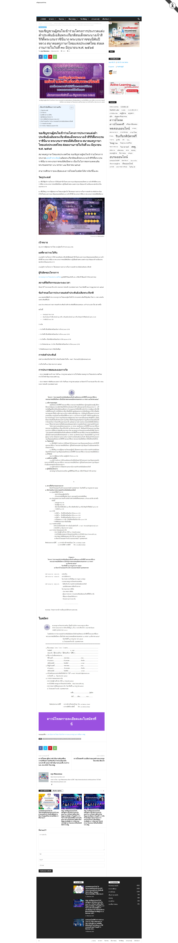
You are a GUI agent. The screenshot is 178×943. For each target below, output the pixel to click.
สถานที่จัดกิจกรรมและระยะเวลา (50, 119)
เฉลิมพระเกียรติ (69, 739)
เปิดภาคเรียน (134, 160)
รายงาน (112, 139)
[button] (138, 19)
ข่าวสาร (51, 19)
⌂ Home (43, 19)
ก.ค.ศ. (123, 110)
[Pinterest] (50, 57)
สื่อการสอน (72, 19)
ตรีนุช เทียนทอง (131, 124)
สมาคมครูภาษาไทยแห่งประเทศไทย (50, 277)
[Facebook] (41, 57)
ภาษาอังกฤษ (124, 132)
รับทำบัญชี (120, 66)
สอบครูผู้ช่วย (113, 153)
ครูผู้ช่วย (123, 113)
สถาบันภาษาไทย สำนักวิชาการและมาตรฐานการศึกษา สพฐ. (67, 734)
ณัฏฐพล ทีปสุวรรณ (121, 116)
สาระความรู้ (95, 19)
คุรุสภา (131, 113)
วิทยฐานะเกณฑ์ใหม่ (126, 143)
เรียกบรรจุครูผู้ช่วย (115, 163)
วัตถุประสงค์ (44, 110)
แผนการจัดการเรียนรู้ (121, 166)
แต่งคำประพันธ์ (53, 158)
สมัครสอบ (120, 150)
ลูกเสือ (118, 140)
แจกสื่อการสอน (113, 904)
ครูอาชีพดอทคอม (45, 51)
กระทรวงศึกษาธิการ (133, 110)
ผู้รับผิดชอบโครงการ (47, 117)
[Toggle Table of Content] (70, 107)
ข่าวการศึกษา (113, 889)
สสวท (127, 150)
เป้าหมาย (43, 112)
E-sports (111, 66)
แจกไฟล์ (112, 166)
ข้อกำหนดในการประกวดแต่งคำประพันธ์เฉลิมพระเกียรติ (57, 121)
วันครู (128, 140)
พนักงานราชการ (114, 132)
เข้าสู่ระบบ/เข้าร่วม (41, 2)
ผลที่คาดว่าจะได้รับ (46, 115)
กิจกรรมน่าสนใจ (48, 23)
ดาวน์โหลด (116, 120)
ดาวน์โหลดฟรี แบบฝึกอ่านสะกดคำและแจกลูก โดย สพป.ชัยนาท (89, 759)
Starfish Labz (114, 110)
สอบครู (133, 150)
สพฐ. (133, 146)
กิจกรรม (61, 19)
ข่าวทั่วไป (111, 901)
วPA (123, 140)
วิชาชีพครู (83, 19)
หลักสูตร (130, 153)
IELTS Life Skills (122, 62)
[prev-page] (101, 791)
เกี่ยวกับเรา (105, 19)
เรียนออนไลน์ (127, 164)
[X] (45, 57)
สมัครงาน (112, 150)
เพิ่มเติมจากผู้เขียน (57, 790)
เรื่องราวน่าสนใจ (113, 895)
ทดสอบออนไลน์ (120, 128)
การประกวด (45, 739)
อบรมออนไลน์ (119, 157)
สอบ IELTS (112, 62)
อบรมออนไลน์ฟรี (114, 160)
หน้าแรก (40, 23)
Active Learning (114, 106)
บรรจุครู (134, 128)
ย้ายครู (111, 136)
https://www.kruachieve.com (58, 777)
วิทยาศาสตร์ (124, 147)
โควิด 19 (132, 167)
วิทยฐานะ (114, 143)
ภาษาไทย (133, 132)
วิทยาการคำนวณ (114, 146)
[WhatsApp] (55, 57)
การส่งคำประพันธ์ (46, 123)
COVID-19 (124, 107)
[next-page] (103, 791)
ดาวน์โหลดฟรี (117, 124)
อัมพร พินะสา (125, 160)
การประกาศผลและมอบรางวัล (49, 126)
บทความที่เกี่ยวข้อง (45, 790)
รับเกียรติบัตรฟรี (126, 136)
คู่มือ (111, 116)
